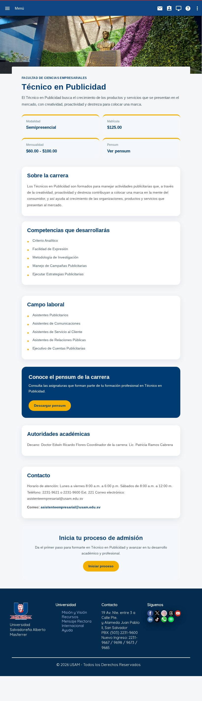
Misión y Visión (74, 612)
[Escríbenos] (164, 619)
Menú (19, 8)
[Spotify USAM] (171, 619)
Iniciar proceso (101, 566)
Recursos (70, 616)
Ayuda (67, 630)
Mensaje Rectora (76, 621)
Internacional (73, 625)
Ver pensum (118, 151)
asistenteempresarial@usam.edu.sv (71, 507)
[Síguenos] (150, 612)
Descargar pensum (50, 405)
